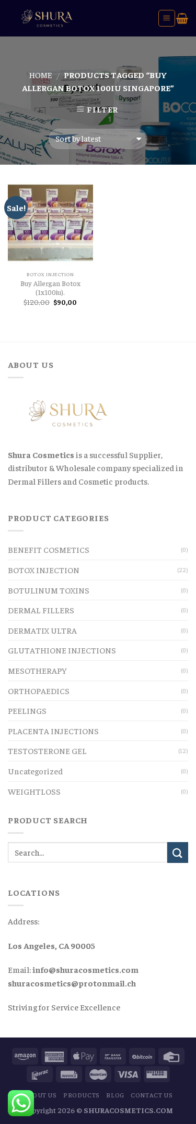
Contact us (151, 1095)
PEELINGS (27, 710)
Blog (115, 1095)
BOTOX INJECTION (43, 569)
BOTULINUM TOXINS (48, 590)
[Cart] (182, 18)
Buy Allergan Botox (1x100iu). (50, 288)
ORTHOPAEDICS (39, 690)
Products (81, 1095)
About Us (40, 1095)
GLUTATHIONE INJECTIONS (62, 650)
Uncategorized (35, 770)
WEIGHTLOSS (34, 791)
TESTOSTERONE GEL (47, 750)
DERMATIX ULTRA (42, 630)
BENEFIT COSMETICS (48, 549)
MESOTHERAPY (37, 670)
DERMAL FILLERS (41, 609)
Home (40, 74)
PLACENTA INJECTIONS (53, 730)
